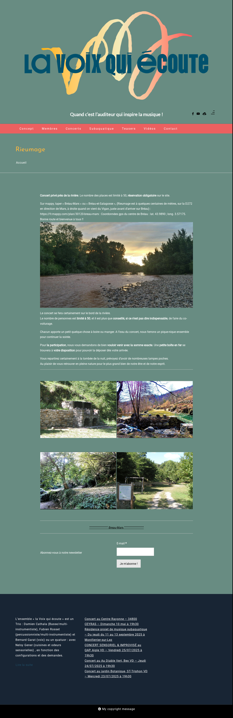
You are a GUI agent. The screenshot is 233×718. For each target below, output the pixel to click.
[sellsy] (204, 114)
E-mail (122, 543)
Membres (50, 128)
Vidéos (150, 128)
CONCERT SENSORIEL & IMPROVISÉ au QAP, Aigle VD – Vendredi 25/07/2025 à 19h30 (113, 650)
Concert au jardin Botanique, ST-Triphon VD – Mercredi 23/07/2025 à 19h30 (116, 674)
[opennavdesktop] (213, 114)
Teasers (129, 128)
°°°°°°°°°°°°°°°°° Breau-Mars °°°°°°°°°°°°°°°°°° (116, 527)
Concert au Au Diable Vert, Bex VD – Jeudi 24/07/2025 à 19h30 (115, 663)
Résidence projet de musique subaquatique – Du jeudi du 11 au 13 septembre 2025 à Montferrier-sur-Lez (116, 635)
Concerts (73, 128)
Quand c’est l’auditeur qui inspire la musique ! (116, 114)
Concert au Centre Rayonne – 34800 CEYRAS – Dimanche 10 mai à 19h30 (112, 621)
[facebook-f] (193, 114)
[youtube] (198, 114)
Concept (26, 128)
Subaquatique (101, 128)
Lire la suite (24, 665)
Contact (171, 128)
